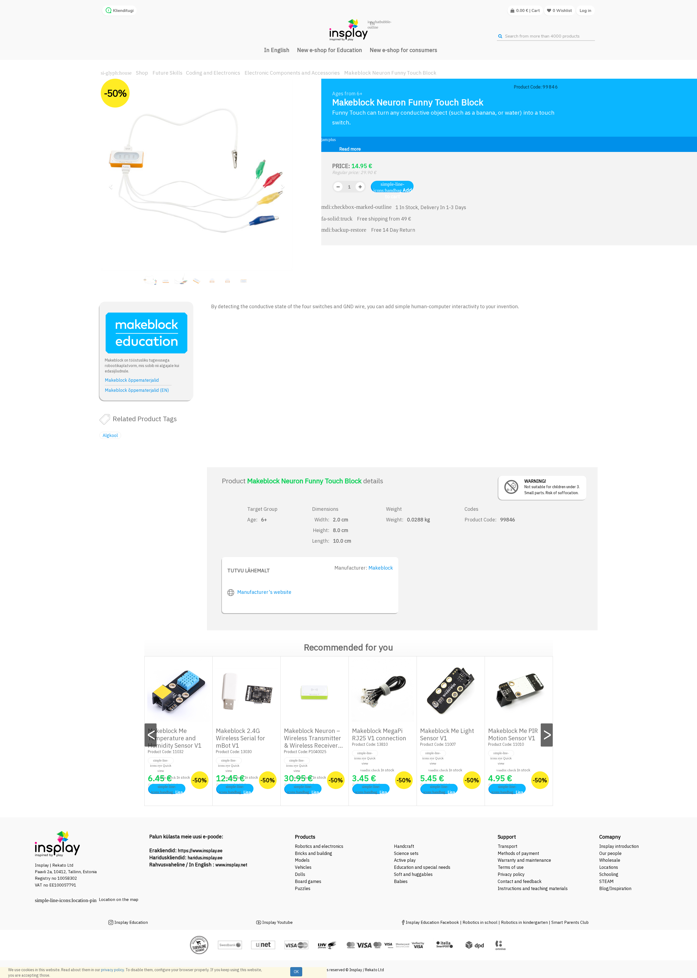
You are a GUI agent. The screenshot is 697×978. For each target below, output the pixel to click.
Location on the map (118, 899)
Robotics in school (480, 922)
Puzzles (302, 888)
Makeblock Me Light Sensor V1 (447, 734)
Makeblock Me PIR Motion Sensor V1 (513, 734)
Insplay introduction (619, 846)
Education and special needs (422, 867)
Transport (507, 846)
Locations (608, 867)
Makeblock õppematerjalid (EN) (137, 390)
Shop (142, 72)
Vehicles (303, 867)
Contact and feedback (520, 881)
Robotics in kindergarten (525, 922)
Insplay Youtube (277, 922)
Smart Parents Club (570, 922)
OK (296, 971)
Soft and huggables (413, 874)
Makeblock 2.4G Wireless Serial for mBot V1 (240, 738)
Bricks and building (313, 853)
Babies (401, 881)
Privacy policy (511, 874)
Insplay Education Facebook (432, 922)
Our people (610, 853)
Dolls (300, 874)
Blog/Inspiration (615, 888)
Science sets (407, 853)
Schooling (608, 874)
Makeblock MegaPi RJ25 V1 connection (379, 734)
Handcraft (404, 846)
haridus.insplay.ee (205, 857)
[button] (112, 184)
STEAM (606, 881)
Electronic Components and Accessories (292, 72)
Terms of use (511, 867)
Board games (308, 881)
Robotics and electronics (319, 846)
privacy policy (112, 969)
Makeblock (380, 568)
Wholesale (609, 860)
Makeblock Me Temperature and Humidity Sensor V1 (174, 738)
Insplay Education (131, 922)
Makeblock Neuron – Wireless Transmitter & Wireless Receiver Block (312, 742)
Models (302, 860)
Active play (405, 860)
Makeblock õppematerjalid (132, 380)
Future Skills (167, 72)
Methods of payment (518, 853)
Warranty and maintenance (525, 860)
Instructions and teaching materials (533, 888)
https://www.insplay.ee (200, 850)
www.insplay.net (231, 864)
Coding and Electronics (213, 72)
